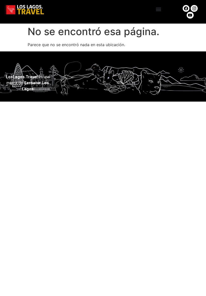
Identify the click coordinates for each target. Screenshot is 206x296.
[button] (158, 9)
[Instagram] (194, 8)
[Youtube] (190, 15)
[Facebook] (186, 8)
